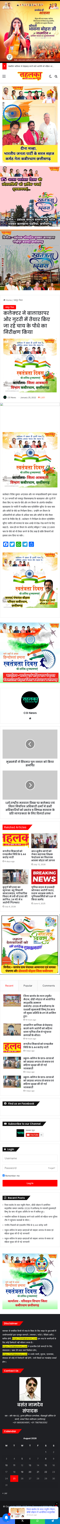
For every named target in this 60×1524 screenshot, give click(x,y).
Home (8, 300)
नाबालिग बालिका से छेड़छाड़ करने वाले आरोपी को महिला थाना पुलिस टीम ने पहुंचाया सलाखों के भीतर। (37, 1030)
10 (6, 1465)
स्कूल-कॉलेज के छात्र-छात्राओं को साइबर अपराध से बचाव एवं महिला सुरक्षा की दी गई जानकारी (38, 1063)
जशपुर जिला (18, 300)
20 (30, 1472)
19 (22, 1472)
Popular (28, 985)
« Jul (4, 1493)
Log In (30, 1183)
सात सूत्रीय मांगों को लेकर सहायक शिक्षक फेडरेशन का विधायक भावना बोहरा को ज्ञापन (43, 856)
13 (30, 1465)
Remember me (12, 1175)
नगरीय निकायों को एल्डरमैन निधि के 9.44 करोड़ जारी (28, 66)
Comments (49, 985)
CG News (12, 397)
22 (45, 1472)
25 (14, 1478)
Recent (9, 985)
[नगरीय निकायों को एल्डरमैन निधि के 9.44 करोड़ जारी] (16, 840)
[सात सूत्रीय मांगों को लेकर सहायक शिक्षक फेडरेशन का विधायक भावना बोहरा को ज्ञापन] (44, 840)
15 (46, 1465)
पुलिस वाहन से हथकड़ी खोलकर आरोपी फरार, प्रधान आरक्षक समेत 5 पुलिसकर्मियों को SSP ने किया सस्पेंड (43, 893)
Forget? (51, 1168)
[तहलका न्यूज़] (30, 76)
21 (38, 1472)
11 (14, 1465)
